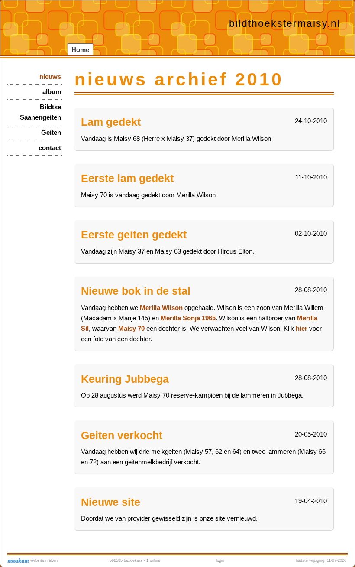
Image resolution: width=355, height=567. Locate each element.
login (220, 560)
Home (80, 49)
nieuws (50, 76)
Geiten (51, 132)
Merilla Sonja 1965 (188, 318)
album (51, 91)
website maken (43, 560)
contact (50, 147)
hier (301, 328)
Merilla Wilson (162, 307)
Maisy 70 (131, 328)
